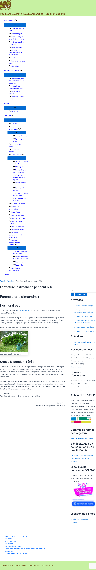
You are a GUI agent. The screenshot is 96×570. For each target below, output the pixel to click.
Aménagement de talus (16, 29)
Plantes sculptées (17, 230)
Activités (7, 103)
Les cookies (8, 551)
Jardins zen (15, 58)
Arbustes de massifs (14, 151)
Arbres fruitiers (16, 155)
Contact (6, 275)
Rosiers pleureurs (21, 262)
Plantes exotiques (17, 226)
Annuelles (14, 124)
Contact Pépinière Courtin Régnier (16, 536)
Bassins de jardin (17, 34)
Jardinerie (14, 111)
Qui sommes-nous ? (11, 541)
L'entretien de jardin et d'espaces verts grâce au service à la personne (82, 459)
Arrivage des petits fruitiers (84, 331)
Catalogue (7, 116)
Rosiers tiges (19, 265)
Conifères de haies (18, 204)
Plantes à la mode (17, 215)
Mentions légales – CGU (12, 546)
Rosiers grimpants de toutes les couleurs (20, 258)
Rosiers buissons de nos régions (20, 252)
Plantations (15, 66)
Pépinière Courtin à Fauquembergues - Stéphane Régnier (33, 13)
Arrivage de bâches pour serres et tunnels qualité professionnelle (83, 311)
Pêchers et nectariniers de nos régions (19, 177)
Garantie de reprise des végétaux (82, 438)
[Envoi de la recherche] (72, 294)
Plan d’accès (8, 539)
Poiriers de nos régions (19, 184)
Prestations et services (12, 70)
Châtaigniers (19, 167)
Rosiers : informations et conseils (14, 242)
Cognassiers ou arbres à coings (19, 171)
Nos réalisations (9, 20)
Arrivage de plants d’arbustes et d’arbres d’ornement (84, 322)
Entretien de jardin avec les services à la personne (16, 81)
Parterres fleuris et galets (17, 62)
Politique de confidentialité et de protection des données (24, 549)
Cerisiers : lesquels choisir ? (20, 163)
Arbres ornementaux (13, 128)
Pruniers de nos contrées (19, 199)
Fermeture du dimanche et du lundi (84, 343)
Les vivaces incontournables (14, 269)
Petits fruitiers (16, 212)
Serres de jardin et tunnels (16, 98)
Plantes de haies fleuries (16, 222)
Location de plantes (14, 92)
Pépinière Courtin (23, 310)
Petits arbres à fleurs (19, 140)
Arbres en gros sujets (15, 145)
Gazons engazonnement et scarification (15, 52)
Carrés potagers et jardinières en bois (16, 38)
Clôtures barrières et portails (16, 43)
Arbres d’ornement (21, 136)
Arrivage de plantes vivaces (84, 316)
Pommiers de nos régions (20, 189)
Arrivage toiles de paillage (83, 306)
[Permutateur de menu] (15, 25)
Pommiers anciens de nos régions (20, 194)
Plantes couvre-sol (18, 218)
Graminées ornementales (14, 208)
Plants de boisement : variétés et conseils (16, 235)
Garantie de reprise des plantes (15, 87)
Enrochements (16, 47)
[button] (16, 20)
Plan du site (8, 544)
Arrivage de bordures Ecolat (84, 327)
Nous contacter (76, 367)
